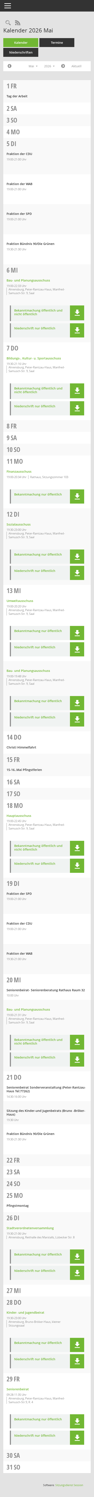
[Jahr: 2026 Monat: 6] (63, 66)
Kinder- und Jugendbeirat (25, 1312)
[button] (77, 312)
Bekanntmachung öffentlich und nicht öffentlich (38, 312)
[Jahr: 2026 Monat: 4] (9, 66)
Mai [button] (32, 66)
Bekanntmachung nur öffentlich (38, 494)
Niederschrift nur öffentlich (34, 328)
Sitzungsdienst (69, 1485)
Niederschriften (21, 52)
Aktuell (76, 66)
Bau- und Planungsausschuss (28, 280)
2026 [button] (48, 66)
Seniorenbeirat (18, 1389)
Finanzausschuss (19, 471)
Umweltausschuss (20, 601)
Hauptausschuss (19, 816)
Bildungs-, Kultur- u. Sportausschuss (34, 358)
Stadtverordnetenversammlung (30, 1228)
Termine (57, 42)
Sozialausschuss (19, 524)
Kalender (21, 42)
